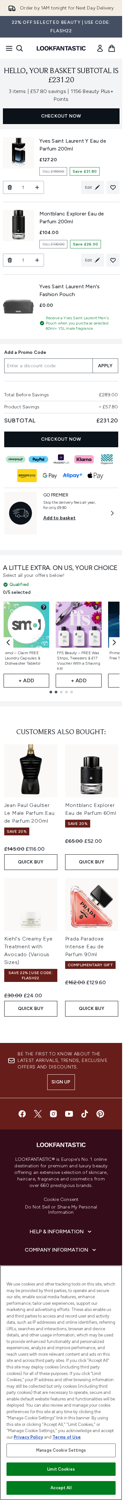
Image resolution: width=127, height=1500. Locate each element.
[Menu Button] (7, 48)
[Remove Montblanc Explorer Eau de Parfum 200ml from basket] (9, 260)
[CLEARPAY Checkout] (16, 459)
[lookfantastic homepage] (61, 48)
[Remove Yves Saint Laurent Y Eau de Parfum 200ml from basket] (9, 187)
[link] (100, 48)
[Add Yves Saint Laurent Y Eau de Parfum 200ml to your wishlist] (113, 187)
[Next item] (114, 642)
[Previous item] (8, 642)
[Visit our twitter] (38, 1114)
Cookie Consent (61, 1199)
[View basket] (111, 48)
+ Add (26, 680)
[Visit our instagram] (53, 1114)
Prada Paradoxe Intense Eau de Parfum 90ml (84, 946)
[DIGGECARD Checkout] (107, 459)
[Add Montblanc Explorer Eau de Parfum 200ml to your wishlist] (113, 260)
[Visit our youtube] (69, 1114)
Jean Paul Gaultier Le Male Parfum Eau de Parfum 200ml (29, 813)
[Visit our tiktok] (84, 1114)
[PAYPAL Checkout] (38, 459)
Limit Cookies (61, 1469)
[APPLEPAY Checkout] (95, 475)
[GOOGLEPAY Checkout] (50, 475)
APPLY (105, 366)
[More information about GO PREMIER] (112, 513)
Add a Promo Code (25, 352)
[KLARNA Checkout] (84, 459)
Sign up (60, 1082)
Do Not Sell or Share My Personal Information (61, 1210)
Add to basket (59, 518)
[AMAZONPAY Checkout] (27, 475)
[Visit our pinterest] (100, 1114)
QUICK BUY (31, 862)
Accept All (60, 1487)
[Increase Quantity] (37, 187)
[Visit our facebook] (22, 1114)
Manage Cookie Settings (61, 1450)
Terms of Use (66, 1437)
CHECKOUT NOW (61, 116)
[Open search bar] (19, 48)
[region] (61, 1382)
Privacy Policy (28, 1437)
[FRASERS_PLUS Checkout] (61, 459)
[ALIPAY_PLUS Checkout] (73, 475)
